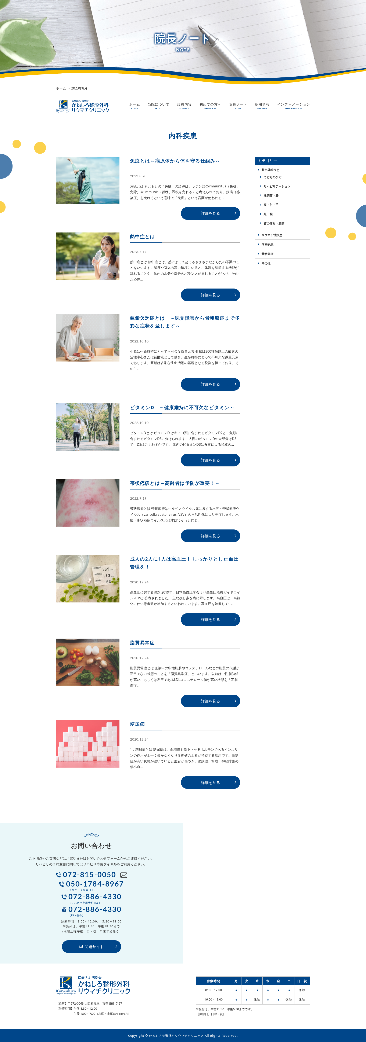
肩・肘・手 (271, 205)
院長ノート (238, 106)
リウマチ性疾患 (272, 235)
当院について (159, 106)
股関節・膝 (271, 195)
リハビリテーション (277, 186)
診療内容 (184, 106)
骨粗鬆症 (267, 254)
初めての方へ (211, 106)
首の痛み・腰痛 (274, 223)
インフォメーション (293, 106)
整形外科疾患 (270, 170)
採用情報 (262, 106)
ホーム (61, 88)
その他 (266, 263)
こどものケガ (272, 177)
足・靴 (268, 214)
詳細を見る (210, 213)
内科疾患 (267, 244)
